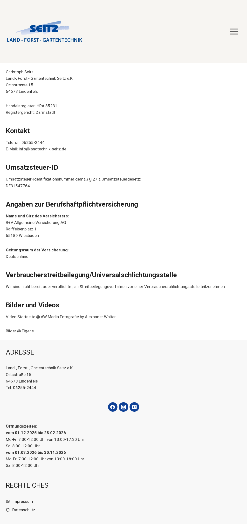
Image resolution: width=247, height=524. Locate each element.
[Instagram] (123, 407)
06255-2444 (24, 387)
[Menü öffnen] (234, 31)
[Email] (134, 407)
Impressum (22, 501)
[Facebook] (112, 407)
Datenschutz (23, 509)
